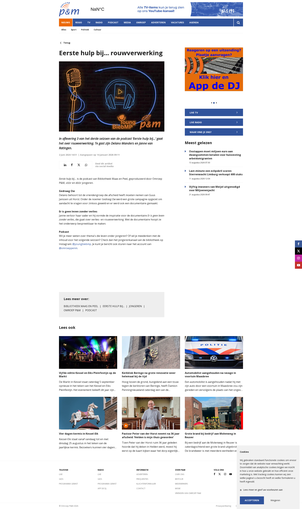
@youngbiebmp (81, 244)
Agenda (194, 22)
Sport (73, 29)
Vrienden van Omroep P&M (188, 493)
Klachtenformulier (146, 483)
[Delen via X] (79, 165)
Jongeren (135, 306)
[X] (219, 474)
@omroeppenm (68, 248)
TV (88, 22)
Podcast (113, 22)
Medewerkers (181, 483)
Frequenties (142, 479)
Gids (61, 479)
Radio (99, 22)
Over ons (179, 474)
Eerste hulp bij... (113, 306)
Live (60, 474)
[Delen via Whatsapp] (86, 165)
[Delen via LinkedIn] (65, 165)
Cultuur (97, 29)
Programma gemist (68, 483)
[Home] (72, 9)
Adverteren (158, 22)
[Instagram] (225, 474)
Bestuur (179, 479)
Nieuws (65, 22)
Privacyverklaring (223, 506)
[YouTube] (230, 474)
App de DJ (102, 488)
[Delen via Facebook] (72, 165)
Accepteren (252, 500)
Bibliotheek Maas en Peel (81, 306)
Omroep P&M (72, 310)
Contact (140, 488)
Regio (78, 22)
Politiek (85, 29)
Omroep (141, 22)
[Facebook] (214, 474)
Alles (63, 29)
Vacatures (177, 22)
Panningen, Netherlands (105, 9)
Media (127, 22)
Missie (177, 488)
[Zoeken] (238, 22)
